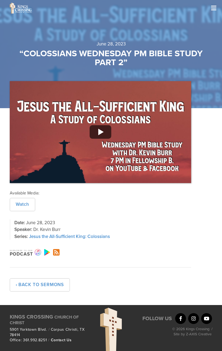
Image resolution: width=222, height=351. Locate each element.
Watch (22, 204)
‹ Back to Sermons (40, 284)
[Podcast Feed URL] (56, 252)
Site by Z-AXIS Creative (193, 334)
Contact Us (61, 340)
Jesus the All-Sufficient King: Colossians (69, 236)
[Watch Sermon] (100, 132)
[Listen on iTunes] (38, 252)
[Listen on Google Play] (47, 252)
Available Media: (25, 193)
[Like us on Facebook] (180, 318)
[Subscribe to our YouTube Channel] (206, 318)
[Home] (37, 8)
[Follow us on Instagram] (193, 318)
